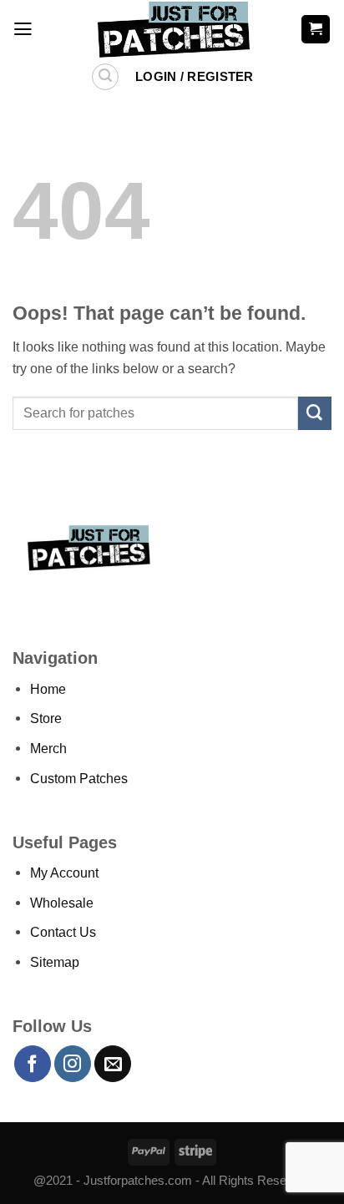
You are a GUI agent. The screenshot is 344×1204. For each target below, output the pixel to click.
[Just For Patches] (172, 29)
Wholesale (62, 902)
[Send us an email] (112, 1063)
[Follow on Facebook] (32, 1063)
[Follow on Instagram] (72, 1063)
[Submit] (314, 413)
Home (48, 688)
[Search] (105, 77)
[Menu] (23, 29)
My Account (64, 872)
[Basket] (315, 29)
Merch (48, 748)
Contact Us (63, 931)
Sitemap (54, 961)
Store (46, 718)
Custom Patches (79, 778)
